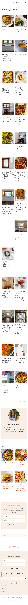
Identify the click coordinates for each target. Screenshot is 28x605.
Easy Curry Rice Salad (6, 148)
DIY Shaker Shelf (19, 148)
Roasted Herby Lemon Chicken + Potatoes (8, 89)
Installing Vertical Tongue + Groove (6, 294)
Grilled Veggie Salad (21, 387)
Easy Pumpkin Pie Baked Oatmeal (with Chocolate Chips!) (20, 207)
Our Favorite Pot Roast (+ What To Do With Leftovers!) (20, 176)
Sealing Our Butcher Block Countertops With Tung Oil (7, 58)
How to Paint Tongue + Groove (20, 237)
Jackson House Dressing (20, 30)
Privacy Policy (4, 586)
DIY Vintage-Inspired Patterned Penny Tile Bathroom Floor (20, 330)
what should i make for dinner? (14, 574)
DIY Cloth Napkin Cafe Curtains (7, 119)
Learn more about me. (14, 436)
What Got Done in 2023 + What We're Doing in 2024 (8, 210)
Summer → (24, 495)
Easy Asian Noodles (6, 30)
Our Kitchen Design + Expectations (20, 360)
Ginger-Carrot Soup (20, 55)
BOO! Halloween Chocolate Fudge (6, 265)
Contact (3, 591)
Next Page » (22, 401)
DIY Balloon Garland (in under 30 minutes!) (7, 389)
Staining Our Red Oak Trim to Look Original (8, 175)
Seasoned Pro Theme (17, 600)
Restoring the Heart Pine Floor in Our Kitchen (7, 328)
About (2, 588)
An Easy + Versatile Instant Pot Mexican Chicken (19, 90)
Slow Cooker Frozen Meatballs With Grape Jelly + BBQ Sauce (20, 296)
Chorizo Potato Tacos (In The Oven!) (20, 120)
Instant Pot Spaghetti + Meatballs (6, 360)
